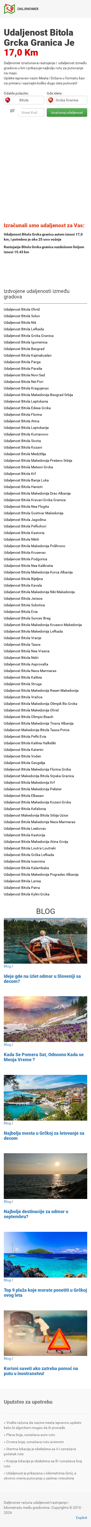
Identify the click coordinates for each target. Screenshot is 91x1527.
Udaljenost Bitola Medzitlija (25, 454)
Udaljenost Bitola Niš (20, 322)
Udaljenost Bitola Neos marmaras (30, 671)
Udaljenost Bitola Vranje (22, 638)
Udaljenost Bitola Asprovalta (26, 664)
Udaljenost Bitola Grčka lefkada (29, 855)
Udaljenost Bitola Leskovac (25, 828)
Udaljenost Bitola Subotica (24, 605)
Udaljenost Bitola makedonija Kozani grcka (37, 802)
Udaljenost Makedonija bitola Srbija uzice (36, 815)
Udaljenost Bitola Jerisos (23, 598)
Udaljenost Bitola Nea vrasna (27, 651)
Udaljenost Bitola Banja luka (26, 480)
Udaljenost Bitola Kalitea (23, 677)
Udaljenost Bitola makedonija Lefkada (33, 631)
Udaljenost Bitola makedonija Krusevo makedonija (43, 625)
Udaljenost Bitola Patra (22, 888)
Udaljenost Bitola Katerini (23, 750)
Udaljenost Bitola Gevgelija (24, 763)
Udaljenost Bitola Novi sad (24, 375)
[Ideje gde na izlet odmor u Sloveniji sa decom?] (45, 941)
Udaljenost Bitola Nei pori (23, 382)
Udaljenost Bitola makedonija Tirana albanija (39, 723)
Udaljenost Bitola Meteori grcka (28, 467)
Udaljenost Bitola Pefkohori (25, 526)
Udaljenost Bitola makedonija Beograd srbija (38, 395)
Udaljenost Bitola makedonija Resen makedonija (41, 690)
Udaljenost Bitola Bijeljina (23, 579)
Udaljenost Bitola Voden (22, 756)
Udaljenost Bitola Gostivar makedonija (33, 513)
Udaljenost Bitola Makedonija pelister (33, 789)
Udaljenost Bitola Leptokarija (26, 428)
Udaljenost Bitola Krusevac (25, 552)
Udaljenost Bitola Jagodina (25, 520)
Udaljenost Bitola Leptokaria (26, 401)
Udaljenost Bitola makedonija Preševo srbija (38, 460)
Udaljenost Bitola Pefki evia (25, 736)
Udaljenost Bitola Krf (20, 474)
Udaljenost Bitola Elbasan (24, 796)
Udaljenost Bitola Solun (22, 316)
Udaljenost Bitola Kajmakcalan (28, 355)
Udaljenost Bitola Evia (21, 612)
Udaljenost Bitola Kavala (23, 585)
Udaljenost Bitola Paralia (23, 368)
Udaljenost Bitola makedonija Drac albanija (37, 493)
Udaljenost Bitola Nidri (21, 658)
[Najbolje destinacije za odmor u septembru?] (45, 1176)
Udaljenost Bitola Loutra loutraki (30, 848)
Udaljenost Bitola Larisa (22, 881)
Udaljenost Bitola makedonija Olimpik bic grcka (40, 704)
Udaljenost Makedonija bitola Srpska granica (39, 776)
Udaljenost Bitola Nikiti (21, 539)
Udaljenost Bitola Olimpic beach (28, 717)
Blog (7, 966)
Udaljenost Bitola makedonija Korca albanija (38, 572)
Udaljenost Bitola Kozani (23, 447)
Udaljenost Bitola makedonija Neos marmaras (39, 822)
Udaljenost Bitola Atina (21, 421)
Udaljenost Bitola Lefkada (24, 329)
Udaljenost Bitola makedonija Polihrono (34, 546)
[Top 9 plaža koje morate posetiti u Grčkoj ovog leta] (45, 1255)
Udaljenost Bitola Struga (23, 684)
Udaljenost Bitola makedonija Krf (29, 782)
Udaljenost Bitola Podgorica (25, 559)
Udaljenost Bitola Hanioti (23, 487)
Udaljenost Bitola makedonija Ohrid (31, 710)
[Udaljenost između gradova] (23, 9)
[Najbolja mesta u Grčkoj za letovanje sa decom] (45, 1098)
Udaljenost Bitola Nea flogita (26, 506)
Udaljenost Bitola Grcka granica (29, 336)
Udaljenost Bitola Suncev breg (27, 618)
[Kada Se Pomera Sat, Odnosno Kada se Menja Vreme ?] (45, 1019)
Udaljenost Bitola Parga (22, 362)
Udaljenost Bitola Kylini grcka (27, 894)
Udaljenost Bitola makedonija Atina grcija (36, 842)
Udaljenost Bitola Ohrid (22, 309)
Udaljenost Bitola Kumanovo (26, 434)
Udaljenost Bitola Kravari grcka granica (35, 500)
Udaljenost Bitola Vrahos (23, 697)
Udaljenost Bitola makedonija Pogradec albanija (41, 874)
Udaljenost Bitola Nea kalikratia (28, 566)
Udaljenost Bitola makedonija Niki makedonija (39, 592)
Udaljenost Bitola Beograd (24, 349)
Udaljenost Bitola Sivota (22, 441)
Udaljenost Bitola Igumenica (26, 342)
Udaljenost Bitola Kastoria (24, 533)
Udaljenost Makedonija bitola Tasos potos (37, 730)
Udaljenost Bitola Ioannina (24, 861)
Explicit (81, 1518)
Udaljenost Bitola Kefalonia (25, 809)
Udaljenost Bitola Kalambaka (26, 868)
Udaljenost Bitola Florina (23, 414)
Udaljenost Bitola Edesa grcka (27, 408)
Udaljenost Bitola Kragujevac (26, 388)
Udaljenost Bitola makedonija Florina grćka (37, 769)
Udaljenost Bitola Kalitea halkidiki (30, 743)
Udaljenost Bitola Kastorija (24, 835)
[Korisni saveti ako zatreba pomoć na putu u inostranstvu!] (45, 1333)
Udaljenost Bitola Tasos (22, 644)
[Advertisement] (45, 171)
